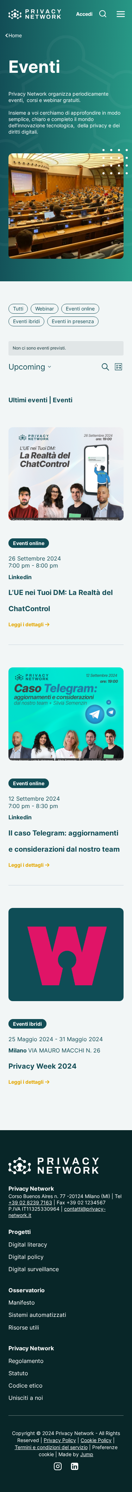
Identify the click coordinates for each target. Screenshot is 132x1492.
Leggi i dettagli (26, 624)
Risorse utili (23, 1327)
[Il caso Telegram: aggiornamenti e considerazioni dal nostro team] (66, 714)
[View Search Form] (102, 14)
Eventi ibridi (27, 1024)
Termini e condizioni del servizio (51, 1447)
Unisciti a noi (25, 1397)
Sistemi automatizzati (37, 1314)
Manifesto (21, 1302)
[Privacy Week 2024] (66, 954)
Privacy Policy (60, 1440)
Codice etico (25, 1385)
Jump (86, 1454)
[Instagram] (57, 1466)
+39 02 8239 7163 (30, 1202)
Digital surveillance (33, 1269)
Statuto (18, 1373)
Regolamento (26, 1360)
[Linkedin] (74, 1466)
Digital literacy (27, 1244)
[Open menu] (121, 14)
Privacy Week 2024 (42, 1066)
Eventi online (28, 543)
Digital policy (26, 1256)
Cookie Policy (96, 1440)
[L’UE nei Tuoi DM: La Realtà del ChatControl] (66, 473)
